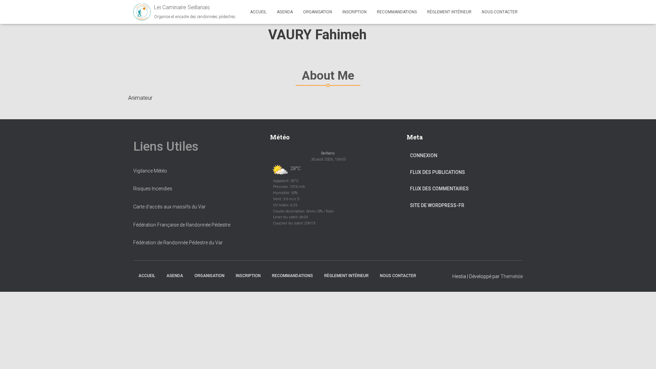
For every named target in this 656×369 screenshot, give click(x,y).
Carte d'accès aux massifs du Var (169, 206)
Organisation (317, 12)
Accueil (258, 12)
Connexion (423, 155)
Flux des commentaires (439, 188)
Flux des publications (437, 172)
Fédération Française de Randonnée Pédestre (181, 225)
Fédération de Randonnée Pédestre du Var (178, 242)
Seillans (328, 153)
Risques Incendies (152, 188)
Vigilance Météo (150, 171)
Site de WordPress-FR (437, 205)
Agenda (285, 12)
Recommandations (397, 12)
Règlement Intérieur (449, 12)
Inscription (354, 12)
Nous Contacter (500, 12)
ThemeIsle (512, 276)
